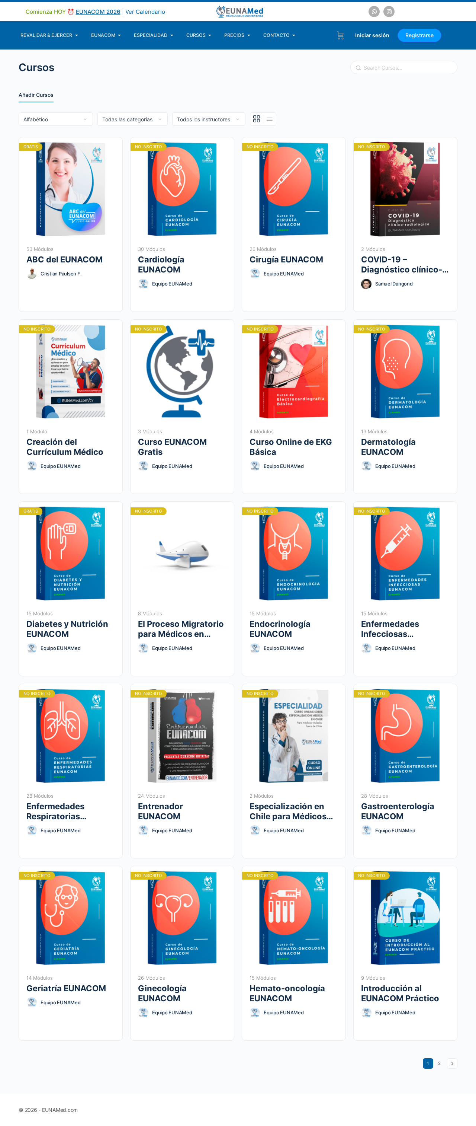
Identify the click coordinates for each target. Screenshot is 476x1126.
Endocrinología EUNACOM (280, 629)
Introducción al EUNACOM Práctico (400, 993)
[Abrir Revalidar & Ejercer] (76, 35)
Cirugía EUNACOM (286, 259)
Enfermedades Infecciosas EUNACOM (390, 629)
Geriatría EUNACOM (66, 988)
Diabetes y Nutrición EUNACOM (67, 629)
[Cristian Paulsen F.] (31, 273)
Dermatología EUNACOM (388, 447)
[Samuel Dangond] (366, 284)
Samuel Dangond (394, 284)
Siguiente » (452, 1063)
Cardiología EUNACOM (161, 264)
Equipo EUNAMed (172, 284)
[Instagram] (389, 11)
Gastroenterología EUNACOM (397, 811)
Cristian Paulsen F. (61, 274)
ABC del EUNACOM (64, 259)
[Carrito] (340, 35)
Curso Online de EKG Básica (291, 447)
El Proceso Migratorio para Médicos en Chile (181, 629)
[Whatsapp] (374, 11)
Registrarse (419, 35)
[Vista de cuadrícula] (256, 119)
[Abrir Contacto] (294, 35)
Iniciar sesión (372, 35)
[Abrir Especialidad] (171, 35)
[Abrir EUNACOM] (119, 35)
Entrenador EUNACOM (160, 811)
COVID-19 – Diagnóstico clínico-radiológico (401, 265)
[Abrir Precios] (248, 35)
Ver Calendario (145, 11)
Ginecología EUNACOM (162, 993)
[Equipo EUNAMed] (143, 284)
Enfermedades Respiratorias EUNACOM (55, 811)
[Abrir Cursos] (210, 35)
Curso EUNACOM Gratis (172, 447)
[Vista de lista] (269, 119)
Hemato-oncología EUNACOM (287, 993)
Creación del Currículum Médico (64, 447)
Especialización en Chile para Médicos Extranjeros (288, 811)
